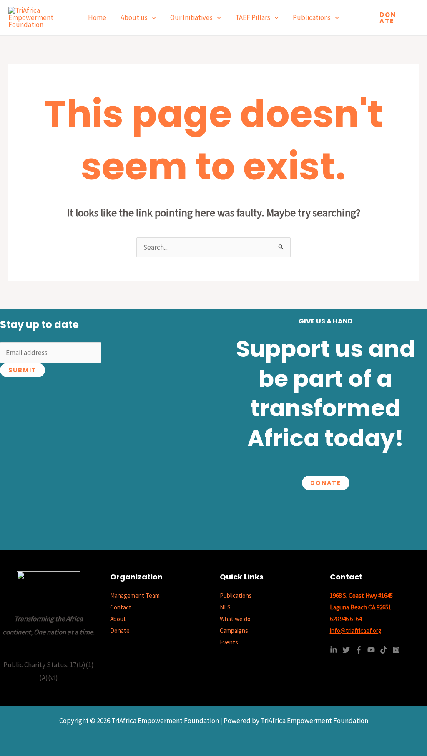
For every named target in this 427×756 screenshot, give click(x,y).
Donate (325, 483)
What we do (235, 619)
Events (229, 642)
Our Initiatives (191, 17)
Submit (22, 370)
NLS (225, 607)
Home (97, 17)
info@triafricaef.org (356, 630)
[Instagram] (396, 650)
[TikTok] (383, 650)
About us (134, 17)
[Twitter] (346, 650)
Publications (312, 17)
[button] (152, 18)
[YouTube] (371, 650)
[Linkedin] (333, 650)
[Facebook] (358, 650)
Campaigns (234, 630)
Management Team (135, 595)
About (118, 619)
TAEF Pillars (252, 17)
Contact (120, 607)
